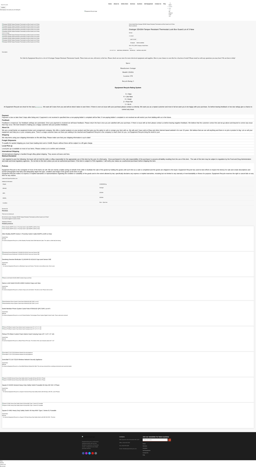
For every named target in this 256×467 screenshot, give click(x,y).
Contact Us (158, 4)
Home (110, 4)
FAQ (164, 4)
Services (132, 4)
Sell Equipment (148, 4)
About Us (116, 4)
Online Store (124, 4)
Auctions (139, 4)
